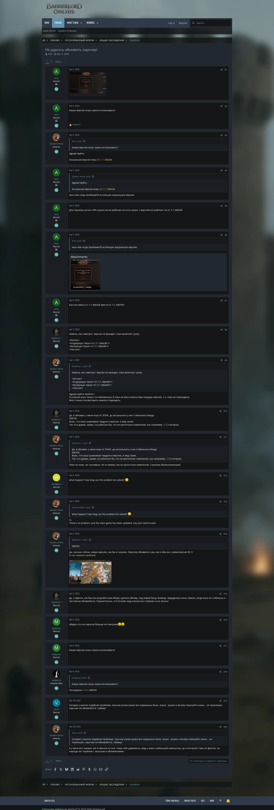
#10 (225, 411)
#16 (225, 619)
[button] (81, 23)
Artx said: (77, 141)
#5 (226, 205)
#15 (225, 593)
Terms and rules (172, 801)
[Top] (220, 801)
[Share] (221, 69)
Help (203, 801)
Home (212, 801)
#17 (225, 645)
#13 (225, 501)
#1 (226, 69)
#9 (226, 360)
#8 (226, 329)
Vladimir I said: (80, 366)
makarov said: (79, 677)
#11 (225, 437)
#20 (225, 726)
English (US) (49, 801)
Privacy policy (190, 801)
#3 (226, 135)
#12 (225, 475)
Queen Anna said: (81, 176)
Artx (50, 53)
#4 (226, 170)
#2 (226, 106)
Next (58, 61)
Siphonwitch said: (81, 507)
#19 (225, 700)
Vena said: (77, 732)
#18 (225, 671)
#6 (226, 234)
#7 (226, 300)
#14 (225, 533)
